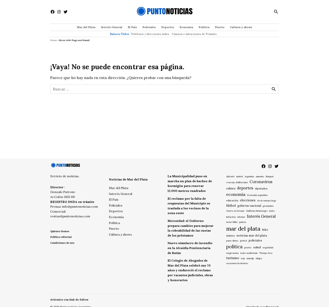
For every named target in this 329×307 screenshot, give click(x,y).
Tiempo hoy (265, 253)
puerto (248, 247)
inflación (231, 216)
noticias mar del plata (251, 235)
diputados (261, 188)
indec (272, 210)
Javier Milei (231, 222)
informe (241, 217)
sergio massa (232, 253)
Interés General (111, 27)
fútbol (231, 205)
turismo (232, 258)
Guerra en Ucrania (235, 211)
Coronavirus (261, 181)
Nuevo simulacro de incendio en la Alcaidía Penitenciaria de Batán (190, 248)
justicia (242, 222)
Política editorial (61, 237)
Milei (265, 229)
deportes (245, 188)
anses (239, 176)
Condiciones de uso (62, 242)
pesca (243, 240)
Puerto (219, 27)
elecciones (248, 200)
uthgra (259, 258)
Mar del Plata (86, 27)
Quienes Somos (59, 231)
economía (235, 194)
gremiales (268, 205)
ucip (243, 258)
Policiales (149, 27)
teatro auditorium (249, 253)
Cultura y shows (241, 27)
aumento (260, 176)
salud (257, 247)
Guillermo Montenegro (257, 211)
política (234, 247)
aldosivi (230, 176)
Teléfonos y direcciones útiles (150, 34)
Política (204, 27)
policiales (255, 240)
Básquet (270, 176)
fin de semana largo (266, 200)
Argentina (249, 176)
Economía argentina (257, 195)
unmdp (250, 258)
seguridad (268, 247)
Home (53, 40)
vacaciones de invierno (237, 263)
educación (232, 200)
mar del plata (243, 228)
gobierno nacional (249, 205)
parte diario (232, 240)
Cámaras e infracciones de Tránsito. (194, 34)
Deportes (167, 27)
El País (132, 27)
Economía (186, 27)
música (230, 235)
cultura (230, 188)
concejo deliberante (237, 182)
